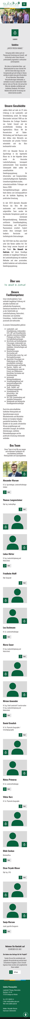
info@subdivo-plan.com (13, 1001)
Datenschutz (13, 1010)
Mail (9, 492)
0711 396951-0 (9, 999)
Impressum (6, 1010)
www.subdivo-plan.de (11, 1003)
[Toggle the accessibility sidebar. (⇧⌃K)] (25, 1014)
